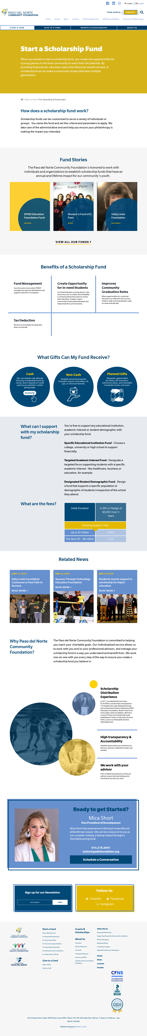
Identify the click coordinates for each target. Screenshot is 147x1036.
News (66, 19)
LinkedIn (95, 898)
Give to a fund (46, 968)
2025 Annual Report (111, 19)
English (130, 3)
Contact (75, 19)
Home (48, 19)
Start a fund (31, 99)
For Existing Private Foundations (52, 951)
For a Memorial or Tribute (50, 954)
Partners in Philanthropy (133, 19)
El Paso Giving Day (103, 939)
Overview (78, 943)
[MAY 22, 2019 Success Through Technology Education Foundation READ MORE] (73, 606)
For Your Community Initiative (52, 944)
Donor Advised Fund (49, 933)
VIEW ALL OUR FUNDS (73, 241)
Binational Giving (102, 943)
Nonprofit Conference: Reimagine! (108, 950)
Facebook (117, 898)
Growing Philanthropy (104, 932)
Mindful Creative (80, 1027)
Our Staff (78, 950)
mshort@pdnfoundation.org (101, 851)
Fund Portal (114, 12)
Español (141, 3)
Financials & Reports (81, 954)
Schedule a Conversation (101, 859)
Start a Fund (17, 28)
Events (57, 19)
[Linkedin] (113, 3)
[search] (141, 12)
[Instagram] (119, 3)
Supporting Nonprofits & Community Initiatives (112, 936)
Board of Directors (81, 946)
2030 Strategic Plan (91, 19)
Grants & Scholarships (94, 28)
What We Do (102, 929)
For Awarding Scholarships (51, 947)
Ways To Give (46, 964)
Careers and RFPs (81, 957)
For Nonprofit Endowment (50, 936)
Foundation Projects (103, 947)
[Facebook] (107, 3)
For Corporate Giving (49, 940)
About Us (132, 28)
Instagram (107, 904)
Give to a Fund (52, 28)
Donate (130, 12)
